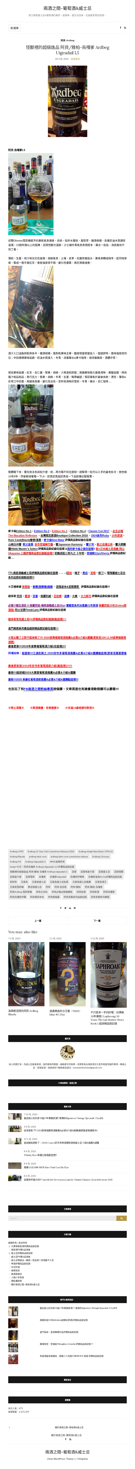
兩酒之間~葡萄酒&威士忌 (67, 8)
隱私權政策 (16, 1280)
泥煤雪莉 (30, 876)
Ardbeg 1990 (16, 851)
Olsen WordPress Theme (60, 1458)
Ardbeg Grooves (100, 856)
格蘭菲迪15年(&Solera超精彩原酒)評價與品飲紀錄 (64, 1320)
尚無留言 (75, 58)
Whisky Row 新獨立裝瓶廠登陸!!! (40, 1155)
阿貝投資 (81, 891)
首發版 (26, 586)
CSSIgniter (82, 1458)
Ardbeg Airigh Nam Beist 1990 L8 (96, 851)
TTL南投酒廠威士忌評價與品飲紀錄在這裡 (33, 573)
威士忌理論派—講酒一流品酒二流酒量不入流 (32, 1260)
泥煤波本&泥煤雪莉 (68, 586)
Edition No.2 (41, 531)
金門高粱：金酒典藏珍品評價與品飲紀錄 (59, 1332)
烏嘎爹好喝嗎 (77, 876)
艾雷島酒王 (101, 881)
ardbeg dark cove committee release (69, 856)
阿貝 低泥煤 (60, 886)
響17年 (90, 544)
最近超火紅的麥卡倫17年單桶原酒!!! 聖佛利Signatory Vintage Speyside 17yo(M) (63, 1118)
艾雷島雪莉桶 (17, 886)
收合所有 (23, 1242)
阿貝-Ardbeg (67, 40)
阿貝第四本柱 (37, 896)
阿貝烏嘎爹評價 (18, 896)
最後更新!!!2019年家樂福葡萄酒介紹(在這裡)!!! (37, 646)
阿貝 (19, 596)
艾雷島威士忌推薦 (81, 881)
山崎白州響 (14, 544)
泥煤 (74, 871)
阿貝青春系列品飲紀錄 (75, 896)
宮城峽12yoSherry (98, 553)
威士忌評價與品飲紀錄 (22, 1253)
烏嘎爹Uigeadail (58, 876)
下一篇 (97, 920)
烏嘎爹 (42, 876)
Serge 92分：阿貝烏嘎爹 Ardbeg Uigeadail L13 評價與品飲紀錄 (42, 866)
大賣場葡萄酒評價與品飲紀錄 (25, 1246)
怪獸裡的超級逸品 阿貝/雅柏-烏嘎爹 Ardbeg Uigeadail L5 (39, 871)
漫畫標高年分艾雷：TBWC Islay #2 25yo (64, 1012)
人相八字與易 (17, 1277)
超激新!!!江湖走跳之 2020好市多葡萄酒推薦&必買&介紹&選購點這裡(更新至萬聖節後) (75, 653)
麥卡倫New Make (54, 540)
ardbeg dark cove (38, 856)
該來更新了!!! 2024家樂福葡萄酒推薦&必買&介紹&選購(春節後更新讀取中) (60, 1130)
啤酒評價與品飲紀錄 (20, 1263)
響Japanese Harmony (69, 544)
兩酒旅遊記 (16, 1274)
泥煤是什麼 (15, 876)
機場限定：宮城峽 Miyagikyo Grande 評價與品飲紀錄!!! (66, 1344)
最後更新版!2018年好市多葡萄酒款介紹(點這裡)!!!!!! (40, 665)
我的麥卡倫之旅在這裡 (80, 548)
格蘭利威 (45, 596)
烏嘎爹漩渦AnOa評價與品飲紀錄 (105, 876)
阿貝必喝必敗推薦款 (62, 891)
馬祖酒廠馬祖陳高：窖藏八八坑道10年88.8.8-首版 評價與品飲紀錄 (72, 1356)
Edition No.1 (23, 531)
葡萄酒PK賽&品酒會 (20, 1249)
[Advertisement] (67, 748)
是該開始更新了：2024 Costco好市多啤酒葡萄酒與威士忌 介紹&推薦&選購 (61, 1142)
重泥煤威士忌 (35, 886)
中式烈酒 (15, 1267)
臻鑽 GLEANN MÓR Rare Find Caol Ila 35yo (46, 1167)
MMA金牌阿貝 (57, 861)
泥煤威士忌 (104, 871)
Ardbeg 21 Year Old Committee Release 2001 (50, 851)
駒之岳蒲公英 (105, 544)
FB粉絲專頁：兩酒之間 (67, 1083)
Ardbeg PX (15, 861)
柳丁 (101, 573)
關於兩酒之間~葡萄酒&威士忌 (25, 1284)
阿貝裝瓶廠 (54, 896)
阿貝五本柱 (42, 891)
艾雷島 (24, 881)
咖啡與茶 (15, 1270)
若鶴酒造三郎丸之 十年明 (69, 553)
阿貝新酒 (94, 891)
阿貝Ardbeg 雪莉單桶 (21, 891)
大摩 (75, 596)
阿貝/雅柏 (76, 886)
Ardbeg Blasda (17, 856)
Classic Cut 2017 (98, 531)
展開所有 (12, 1242)
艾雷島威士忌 (39, 881)
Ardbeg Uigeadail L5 (35, 861)
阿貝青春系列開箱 (100, 896)
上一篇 (37, 920)
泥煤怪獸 (118, 871)
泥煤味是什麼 (87, 871)
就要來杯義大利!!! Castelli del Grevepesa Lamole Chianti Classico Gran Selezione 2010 (68, 1179)
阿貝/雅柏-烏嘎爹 (94, 886)
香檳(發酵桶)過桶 (43, 586)
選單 (16, 28)
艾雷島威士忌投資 (59, 881)
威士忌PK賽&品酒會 (20, 1256)
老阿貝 (13, 881)
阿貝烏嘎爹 (109, 891)
